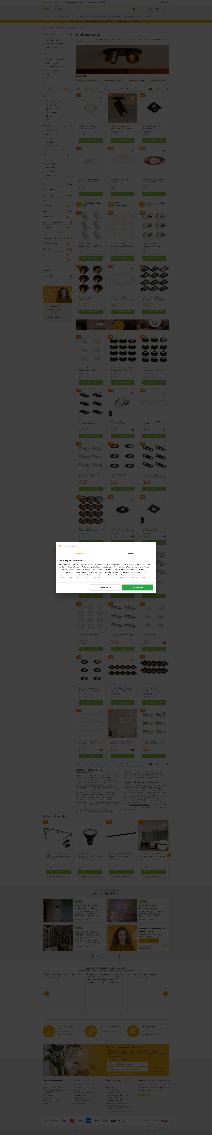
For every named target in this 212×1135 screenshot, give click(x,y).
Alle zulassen (137, 587)
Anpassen (104, 587)
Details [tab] (131, 553)
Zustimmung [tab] (81, 553)
